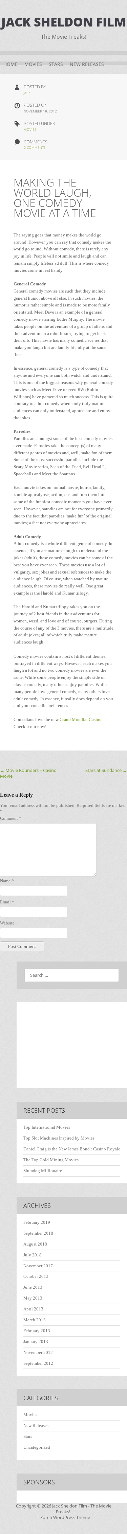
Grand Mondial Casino (81, 719)
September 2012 (38, 1363)
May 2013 (32, 1298)
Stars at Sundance (106, 770)
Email (7, 901)
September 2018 (38, 1233)
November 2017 (38, 1265)
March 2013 (34, 1319)
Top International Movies (46, 1127)
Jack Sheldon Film (63, 22)
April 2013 (33, 1308)
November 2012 (38, 1352)
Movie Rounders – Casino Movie (28, 773)
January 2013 (35, 1341)
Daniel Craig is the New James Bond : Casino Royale (71, 1148)
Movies (33, 64)
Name (7, 880)
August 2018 (35, 1244)
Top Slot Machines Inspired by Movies (58, 1138)
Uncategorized (36, 1447)
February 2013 (36, 1330)
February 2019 (36, 1222)
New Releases (87, 64)
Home (10, 64)
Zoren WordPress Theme (65, 1517)
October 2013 (35, 1276)
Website (7, 922)
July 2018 (32, 1254)
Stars (56, 64)
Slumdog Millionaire (42, 1170)
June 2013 (32, 1287)
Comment (10, 818)
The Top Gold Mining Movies (51, 1159)
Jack (27, 92)
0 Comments (34, 147)
